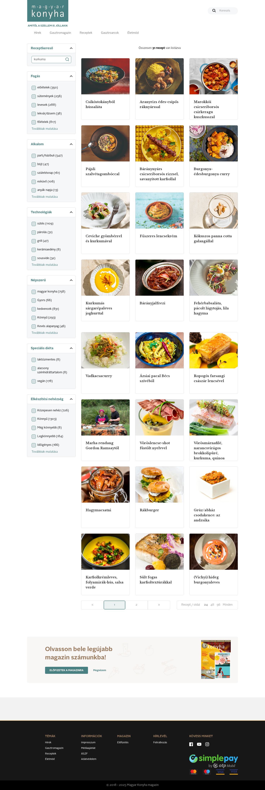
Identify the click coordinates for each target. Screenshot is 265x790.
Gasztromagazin (60, 33)
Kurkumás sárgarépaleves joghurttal (99, 308)
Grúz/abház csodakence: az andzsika (207, 515)
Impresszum (88, 742)
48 (212, 604)
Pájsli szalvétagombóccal (103, 171)
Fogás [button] (35, 76)
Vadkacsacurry (99, 376)
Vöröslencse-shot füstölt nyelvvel (155, 445)
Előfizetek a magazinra (66, 670)
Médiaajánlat (88, 748)
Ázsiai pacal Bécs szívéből (155, 378)
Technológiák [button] (41, 212)
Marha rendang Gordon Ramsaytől (102, 445)
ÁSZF (84, 753)
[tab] (51, 48)
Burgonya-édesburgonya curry (212, 171)
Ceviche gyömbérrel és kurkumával (104, 238)
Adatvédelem (88, 759)
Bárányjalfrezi (152, 303)
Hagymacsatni (98, 510)
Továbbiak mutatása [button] (45, 129)
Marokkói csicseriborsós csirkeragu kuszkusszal (206, 109)
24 (206, 604)
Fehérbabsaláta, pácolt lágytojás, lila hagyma (211, 308)
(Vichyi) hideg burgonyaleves (207, 579)
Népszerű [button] (38, 280)
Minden (228, 604)
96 (218, 604)
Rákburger (149, 510)
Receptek (86, 33)
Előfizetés (123, 742)
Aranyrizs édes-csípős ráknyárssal (159, 104)
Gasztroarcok (110, 33)
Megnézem (99, 670)
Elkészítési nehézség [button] (47, 399)
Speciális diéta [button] (42, 348)
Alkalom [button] (37, 144)
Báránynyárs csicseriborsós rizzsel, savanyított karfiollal (159, 174)
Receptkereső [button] (42, 48)
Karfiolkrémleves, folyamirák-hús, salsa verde (104, 582)
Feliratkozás (160, 742)
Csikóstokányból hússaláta (100, 104)
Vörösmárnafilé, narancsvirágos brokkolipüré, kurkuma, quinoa (209, 450)
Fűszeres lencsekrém (158, 236)
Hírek (37, 33)
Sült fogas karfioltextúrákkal (156, 579)
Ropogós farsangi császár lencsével (209, 378)
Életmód (133, 33)
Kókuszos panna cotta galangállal (213, 238)
